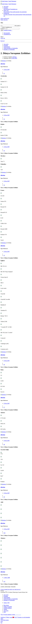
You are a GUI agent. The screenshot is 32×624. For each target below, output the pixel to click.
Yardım (5, 609)
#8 (4, 444)
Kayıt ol (2, 40)
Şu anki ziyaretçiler (8, 14)
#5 (4, 255)
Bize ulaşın (6, 605)
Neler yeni (6, 10)
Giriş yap (3, 38)
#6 (4, 364)
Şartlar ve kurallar (8, 606)
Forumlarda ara (13, 9)
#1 (4, 73)
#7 (4, 407)
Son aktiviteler (23, 11)
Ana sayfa (6, 6)
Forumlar (6, 7)
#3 (4, 150)
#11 (4, 581)
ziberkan (14, 56)
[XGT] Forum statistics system (11, 614)
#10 (4, 533)
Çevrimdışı (8, 60)
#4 (4, 185)
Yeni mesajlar (7, 9)
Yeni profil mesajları (15, 11)
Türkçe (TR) (7, 602)
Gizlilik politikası (8, 608)
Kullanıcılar (6, 13)
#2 (4, 119)
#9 (4, 497)
